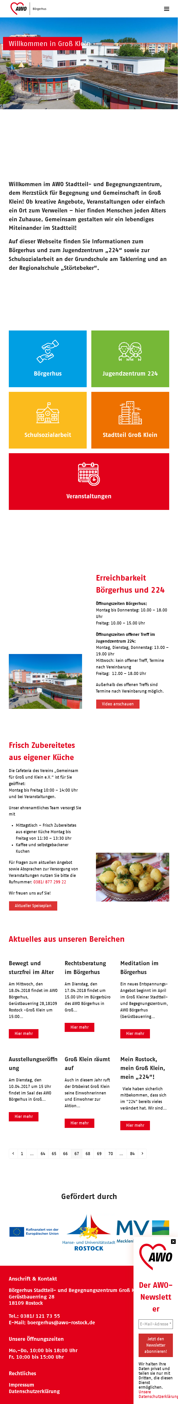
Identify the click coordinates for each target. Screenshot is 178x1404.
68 (89, 1153)
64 (44, 1153)
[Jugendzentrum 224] (130, 351)
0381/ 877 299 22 (49, 882)
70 (112, 1153)
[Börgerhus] (47, 351)
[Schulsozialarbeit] (47, 412)
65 (55, 1153)
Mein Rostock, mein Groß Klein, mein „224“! (142, 1068)
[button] (166, 9)
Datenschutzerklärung (34, 1391)
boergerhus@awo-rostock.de (61, 1322)
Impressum (21, 1385)
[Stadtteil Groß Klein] (130, 412)
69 (101, 1153)
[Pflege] (89, 474)
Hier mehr (24, 1033)
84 (134, 1153)
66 (67, 1153)
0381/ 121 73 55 (40, 1316)
